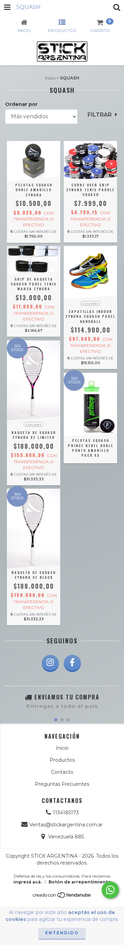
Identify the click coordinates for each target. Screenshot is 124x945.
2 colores (34, 424)
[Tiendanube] (62, 897)
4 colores (90, 303)
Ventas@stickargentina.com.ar (66, 825)
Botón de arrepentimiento (80, 881)
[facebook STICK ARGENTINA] (72, 663)
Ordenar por (21, 104)
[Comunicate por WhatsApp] (110, 890)
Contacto (62, 772)
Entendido (62, 932)
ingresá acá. (27, 881)
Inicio (50, 77)
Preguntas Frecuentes (62, 784)
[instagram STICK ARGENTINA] (50, 663)
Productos (62, 760)
